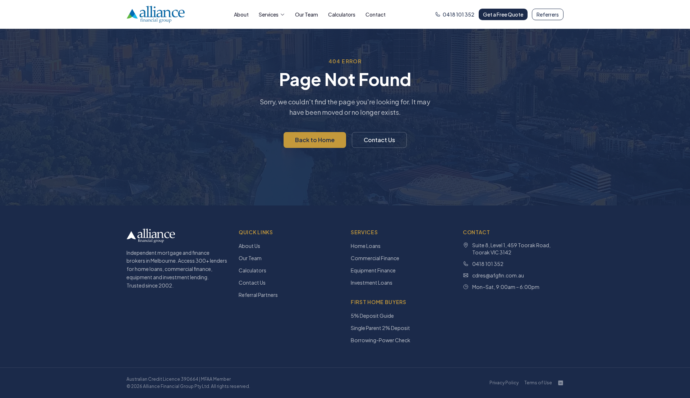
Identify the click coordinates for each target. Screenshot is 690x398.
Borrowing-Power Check (380, 340)
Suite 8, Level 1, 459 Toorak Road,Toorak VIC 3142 (511, 248)
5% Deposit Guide (372, 315)
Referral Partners (258, 294)
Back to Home (315, 140)
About (241, 14)
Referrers (548, 14)
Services (269, 14)
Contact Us (379, 140)
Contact (375, 14)
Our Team (306, 14)
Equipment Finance (373, 270)
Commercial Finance (375, 258)
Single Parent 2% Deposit (380, 328)
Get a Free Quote (503, 14)
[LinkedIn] (561, 383)
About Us (249, 246)
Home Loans (366, 246)
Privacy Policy (504, 382)
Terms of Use (538, 382)
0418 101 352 (458, 14)
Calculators (341, 14)
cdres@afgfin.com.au (498, 275)
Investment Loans (371, 282)
